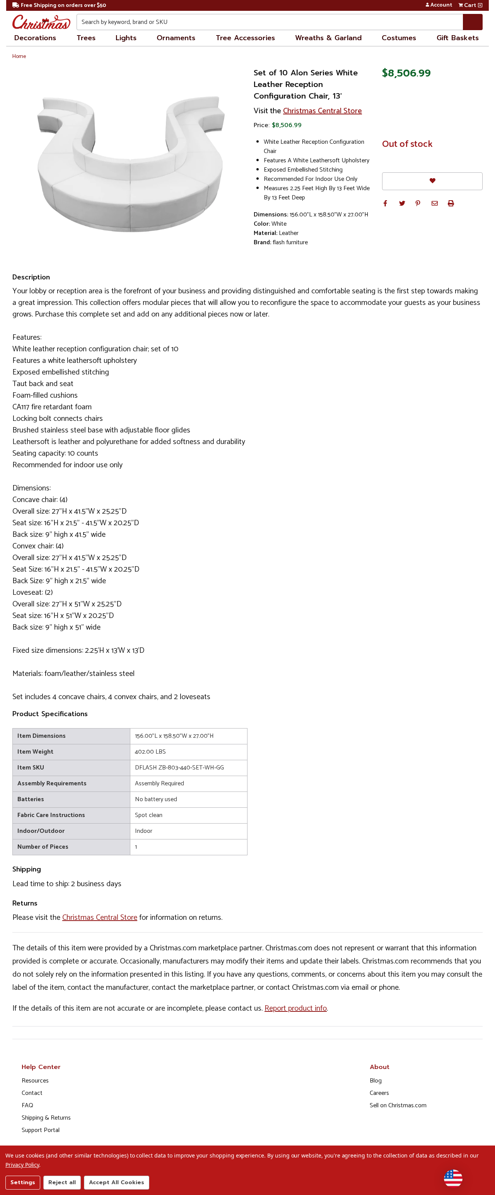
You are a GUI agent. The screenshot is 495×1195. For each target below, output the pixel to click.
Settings (22, 1182)
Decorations (35, 37)
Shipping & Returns (46, 1118)
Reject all (62, 1182)
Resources (35, 1081)
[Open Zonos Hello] (453, 1178)
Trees (86, 37)
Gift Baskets (458, 37)
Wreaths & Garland (328, 37)
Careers (379, 1093)
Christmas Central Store (322, 111)
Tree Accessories (245, 37)
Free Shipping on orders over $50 (63, 6)
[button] (385, 203)
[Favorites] (432, 181)
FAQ (27, 1105)
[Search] (473, 22)
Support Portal (41, 1130)
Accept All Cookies (116, 1182)
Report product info (296, 1008)
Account (441, 5)
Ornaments (176, 37)
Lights (126, 37)
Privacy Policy (22, 1164)
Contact (32, 1093)
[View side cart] (480, 5)
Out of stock (407, 145)
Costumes (399, 37)
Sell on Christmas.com (398, 1105)
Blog (376, 1081)
